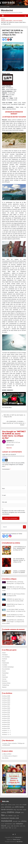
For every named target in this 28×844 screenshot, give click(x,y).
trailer (6, 827)
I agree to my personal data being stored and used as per (13, 457)
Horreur (4, 679)
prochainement (8, 823)
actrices (17, 804)
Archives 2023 (6, 702)
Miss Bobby (5, 758)
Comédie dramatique (8, 667)
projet (14, 823)
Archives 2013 (6, 722)
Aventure (4, 659)
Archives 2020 (6, 708)
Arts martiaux (6, 657)
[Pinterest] (8, 39)
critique (17, 812)
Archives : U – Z (6, 734)
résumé (3, 826)
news (19, 821)
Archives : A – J (6, 730)
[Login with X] (6, 460)
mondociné (6, 821)
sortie (21, 826)
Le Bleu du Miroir (6, 754)
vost (12, 827)
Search (24, 526)
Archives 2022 (6, 704)
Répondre (9, 447)
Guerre (4, 675)
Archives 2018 (6, 712)
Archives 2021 (6, 706)
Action (4, 652)
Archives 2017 (6, 714)
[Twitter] (6, 39)
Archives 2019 (6, 710)
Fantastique (5, 673)
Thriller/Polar (5, 685)
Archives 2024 (6, 700)
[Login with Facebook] (3, 460)
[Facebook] (3, 39)
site (12, 826)
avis (17, 807)
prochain (2, 823)
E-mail (4, 495)
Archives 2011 (6, 726)
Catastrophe (5, 663)
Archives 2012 (6, 724)
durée (22, 812)
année (13, 807)
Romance (4, 681)
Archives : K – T (6, 732)
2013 (2, 804)
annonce (8, 807)
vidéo (9, 827)
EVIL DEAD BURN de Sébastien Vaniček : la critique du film (19, 548)
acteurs (10, 804)
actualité (24, 804)
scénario (8, 826)
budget (24, 809)
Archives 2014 (6, 720)
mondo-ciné (14, 818)
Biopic (4, 661)
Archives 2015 (6, 718)
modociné (5, 818)
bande (21, 807)
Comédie (4, 665)
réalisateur (19, 823)
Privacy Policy (4, 457)
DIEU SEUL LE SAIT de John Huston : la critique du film (14, 415)
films (6, 815)
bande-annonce (7, 809)
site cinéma (16, 826)
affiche (2, 807)
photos (23, 821)
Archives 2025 (6, 698)
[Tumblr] (11, 39)
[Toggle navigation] (3, 15)
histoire (10, 815)
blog (14, 809)
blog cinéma (19, 809)
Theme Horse (16, 839)
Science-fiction (6, 683)
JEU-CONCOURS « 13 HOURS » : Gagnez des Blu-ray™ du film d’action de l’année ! (13, 423)
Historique (5, 677)
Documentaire (6, 669)
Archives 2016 (6, 716)
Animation (5, 654)
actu (21, 804)
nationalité (15, 821)
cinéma (10, 812)
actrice (13, 804)
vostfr (15, 827)
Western (4, 687)
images (14, 815)
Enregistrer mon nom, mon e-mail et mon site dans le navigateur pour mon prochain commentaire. (13, 512)
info (18, 815)
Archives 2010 (6, 728)
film (3, 815)
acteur (6, 804)
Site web (4, 502)
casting (3, 812)
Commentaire (6, 469)
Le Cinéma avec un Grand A (9, 756)
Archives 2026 (6, 696)
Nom (3, 488)
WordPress (19, 841)
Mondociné (7, 10)
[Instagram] (10, 536)
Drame (4, 671)
